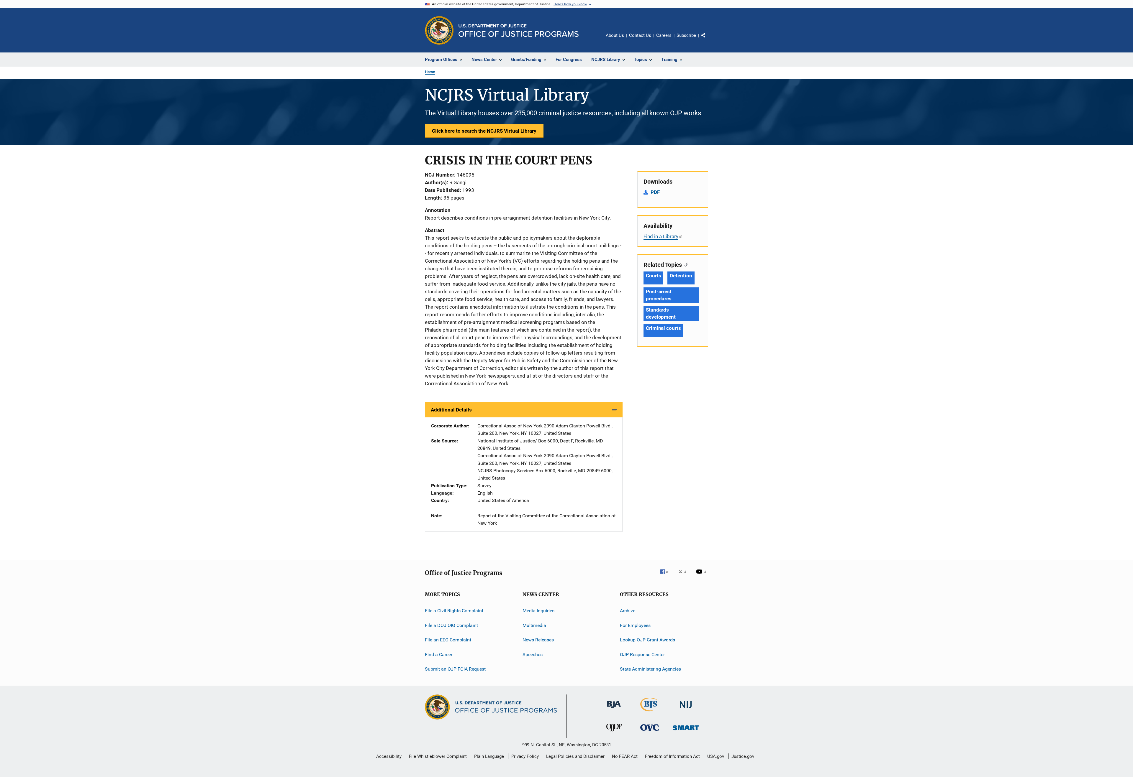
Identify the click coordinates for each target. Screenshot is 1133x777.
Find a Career (438, 654)
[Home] (519, 30)
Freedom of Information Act (672, 756)
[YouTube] (702, 575)
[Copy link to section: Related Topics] (685, 264)
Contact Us (640, 35)
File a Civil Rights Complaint (454, 610)
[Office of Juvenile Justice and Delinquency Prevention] (614, 732)
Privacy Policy (525, 756)
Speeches (533, 654)
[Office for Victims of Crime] (649, 731)
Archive (627, 610)
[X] (684, 575)
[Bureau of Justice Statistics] (649, 712)
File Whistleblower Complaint (438, 756)
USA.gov (715, 756)
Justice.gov (742, 756)
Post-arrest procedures (659, 295)
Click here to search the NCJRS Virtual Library (484, 131)
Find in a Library (661, 236)
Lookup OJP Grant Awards (647, 640)
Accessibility (389, 756)
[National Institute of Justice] (686, 709)
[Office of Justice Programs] (439, 30)
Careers (664, 35)
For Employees (635, 625)
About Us (615, 35)
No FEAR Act (625, 756)
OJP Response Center (642, 654)
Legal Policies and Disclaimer (575, 756)
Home (430, 72)
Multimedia (534, 625)
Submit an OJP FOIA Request (455, 669)
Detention (681, 276)
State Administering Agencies (650, 669)
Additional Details (451, 410)
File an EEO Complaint (448, 640)
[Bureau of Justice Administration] (614, 708)
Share (708, 39)
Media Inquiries (538, 610)
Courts (653, 276)
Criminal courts (663, 328)
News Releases (538, 640)
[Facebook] (666, 575)
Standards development (661, 313)
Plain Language (489, 756)
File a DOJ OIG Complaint (451, 625)
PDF (655, 192)
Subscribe (686, 35)
